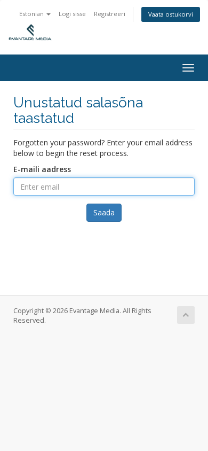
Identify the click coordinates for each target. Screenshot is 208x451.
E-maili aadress (42, 169)
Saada (104, 212)
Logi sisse (72, 14)
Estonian (32, 14)
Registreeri (109, 14)
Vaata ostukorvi (170, 14)
